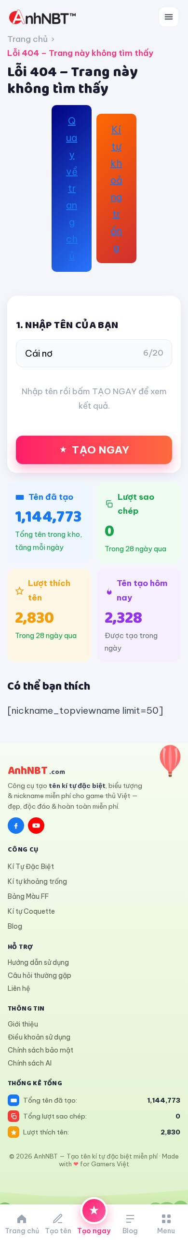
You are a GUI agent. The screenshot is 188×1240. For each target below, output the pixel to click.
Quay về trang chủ (72, 188)
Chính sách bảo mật (40, 1050)
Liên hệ (19, 988)
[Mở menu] (169, 17)
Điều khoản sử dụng (39, 1037)
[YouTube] (36, 825)
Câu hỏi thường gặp (39, 975)
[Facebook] (16, 825)
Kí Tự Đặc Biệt (31, 866)
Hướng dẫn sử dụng (38, 962)
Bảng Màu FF (28, 896)
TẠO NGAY (100, 449)
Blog (15, 926)
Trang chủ (27, 39)
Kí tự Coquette (31, 911)
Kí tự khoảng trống (116, 188)
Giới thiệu (23, 1024)
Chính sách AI (30, 1063)
